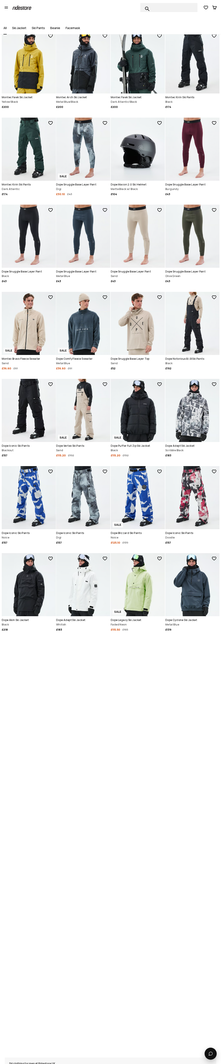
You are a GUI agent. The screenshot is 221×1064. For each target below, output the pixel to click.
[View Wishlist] (206, 7)
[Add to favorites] (50, 36)
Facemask (73, 28)
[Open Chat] (211, 1054)
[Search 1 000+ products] (147, 9)
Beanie (55, 28)
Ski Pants (38, 28)
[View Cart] (214, 7)
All (5, 28)
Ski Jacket (19, 28)
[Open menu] (6, 7)
